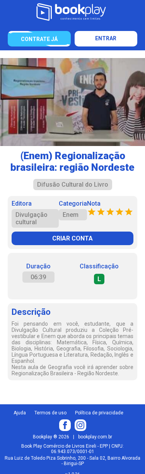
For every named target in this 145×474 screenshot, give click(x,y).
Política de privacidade (99, 413)
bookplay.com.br (95, 437)
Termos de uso (50, 413)
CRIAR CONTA (72, 238)
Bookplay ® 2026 (51, 437)
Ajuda (20, 413)
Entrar (105, 38)
